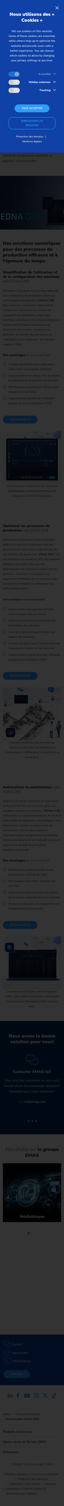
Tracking (45, 90)
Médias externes (40, 82)
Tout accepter (32, 108)
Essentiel (45, 74)
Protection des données (29, 136)
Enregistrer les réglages (32, 123)
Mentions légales (32, 141)
